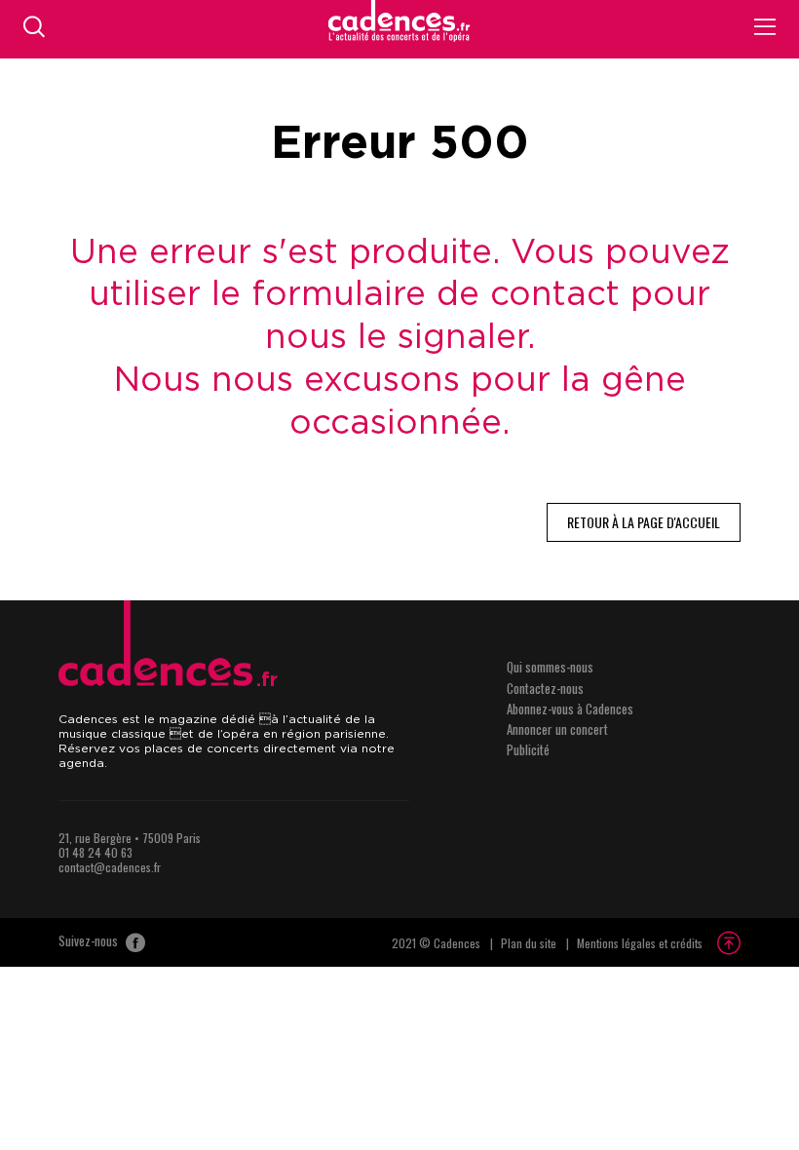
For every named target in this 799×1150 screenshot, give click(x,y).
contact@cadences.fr (109, 867)
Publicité (528, 749)
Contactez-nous (545, 688)
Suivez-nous (89, 941)
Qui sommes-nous (550, 666)
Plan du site (528, 943)
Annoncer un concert (557, 729)
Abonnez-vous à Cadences (570, 708)
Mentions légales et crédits (640, 943)
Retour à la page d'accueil (643, 522)
